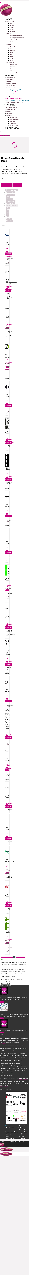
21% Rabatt (7, 727)
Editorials (13, 71)
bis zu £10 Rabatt (7, 355)
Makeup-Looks (16, 1048)
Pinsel (12, 29)
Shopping (9, 105)
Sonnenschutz (11, 83)
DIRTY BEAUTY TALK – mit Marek (17, 100)
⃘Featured (9, 220)
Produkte (9, 115)
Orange (12, 50)
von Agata (13, 92)
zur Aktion (7, 769)
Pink (11, 60)
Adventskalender (12, 107)
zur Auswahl (8, 290)
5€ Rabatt (7, 432)
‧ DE (7, 210)
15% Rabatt (7, 243)
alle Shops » (17, 185)
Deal (1, 1002)
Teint (11, 23)
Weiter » (21, 957)
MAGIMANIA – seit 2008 (14, 98)
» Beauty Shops (10, 1138)
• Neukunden (10, 201)
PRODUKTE (10, 21)
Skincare (9, 75)
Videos (8, 96)
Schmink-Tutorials (16, 40)
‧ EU (7, 212)
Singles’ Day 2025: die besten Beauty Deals (13, 1030)
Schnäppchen (14, 119)
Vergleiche (13, 64)
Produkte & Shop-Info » (9, 745)
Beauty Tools (14, 125)
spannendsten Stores (10, 1070)
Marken (9, 113)
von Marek (13, 94)
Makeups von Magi (16, 35)
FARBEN (9, 44)
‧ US (7, 216)
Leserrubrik (14, 73)
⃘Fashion (8, 218)
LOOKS (8, 33)
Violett (12, 58)
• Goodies (9, 199)
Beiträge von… (11, 88)
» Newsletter (22, 1130)
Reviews (12, 67)
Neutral (12, 46)
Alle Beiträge (10, 77)
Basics (12, 42)
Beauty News (14, 69)
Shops (8, 111)
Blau (11, 56)
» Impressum (22, 1138)
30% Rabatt (7, 759)
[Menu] (0, 131)
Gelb (11, 52)
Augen (12, 25)
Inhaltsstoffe (10, 85)
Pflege (8, 81)
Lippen (12, 27)
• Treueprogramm (12, 205)
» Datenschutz (22, 1132)
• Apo (8, 196)
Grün (11, 54)
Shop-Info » (8, 486)
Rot (11, 48)
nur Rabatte (10, 194)
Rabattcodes (10, 109)
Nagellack (13, 31)
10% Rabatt (7, 317)
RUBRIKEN (10, 62)
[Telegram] (0, 2)
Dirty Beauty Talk (16, 90)
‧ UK (7, 214)
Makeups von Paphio (17, 37)
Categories (11, 190)
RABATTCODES (5, 135)
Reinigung (9, 79)
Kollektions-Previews (16, 1053)
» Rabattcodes (10, 1128)
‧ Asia (8, 207)
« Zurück (4, 957)
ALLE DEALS (10, 192)
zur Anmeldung (8, 253)
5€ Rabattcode (9, 860)
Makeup (8, 19)
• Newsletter (10, 203)
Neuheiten (13, 117)
